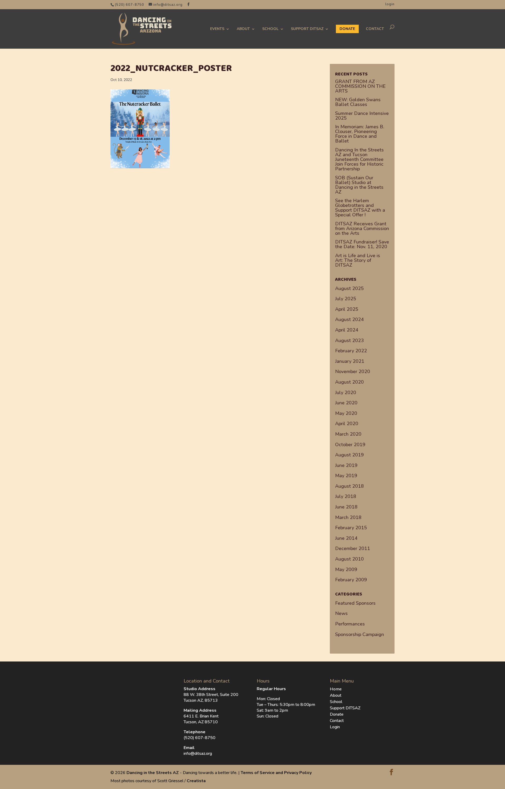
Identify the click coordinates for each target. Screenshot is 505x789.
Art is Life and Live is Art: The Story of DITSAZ (357, 260)
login (390, 4)
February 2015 (351, 527)
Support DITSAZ (307, 29)
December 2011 (352, 548)
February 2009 (351, 579)
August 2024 (349, 319)
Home (336, 689)
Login (335, 727)
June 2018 (346, 507)
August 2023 (349, 340)
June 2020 (346, 402)
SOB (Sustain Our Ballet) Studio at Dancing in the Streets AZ (359, 184)
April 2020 (346, 423)
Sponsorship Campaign (359, 634)
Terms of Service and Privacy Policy (276, 773)
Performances (350, 624)
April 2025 (346, 309)
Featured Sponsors (355, 603)
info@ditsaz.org (198, 753)
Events (217, 29)
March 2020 (348, 434)
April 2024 (346, 330)
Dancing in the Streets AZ (153, 773)
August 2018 (349, 486)
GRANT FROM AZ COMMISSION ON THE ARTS (360, 86)
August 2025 (349, 288)
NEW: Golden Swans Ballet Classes (358, 102)
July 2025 (345, 298)
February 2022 (351, 350)
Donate (337, 714)
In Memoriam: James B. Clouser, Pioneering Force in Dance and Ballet (359, 133)
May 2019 (346, 475)
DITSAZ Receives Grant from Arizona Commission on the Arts (362, 228)
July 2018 (345, 496)
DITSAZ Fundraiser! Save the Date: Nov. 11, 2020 (362, 244)
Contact (375, 29)
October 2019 (350, 444)
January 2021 (349, 361)
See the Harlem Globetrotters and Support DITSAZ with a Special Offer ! (360, 207)
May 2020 (346, 413)
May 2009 (346, 569)
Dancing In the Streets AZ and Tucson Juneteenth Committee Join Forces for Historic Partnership (359, 159)
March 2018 (348, 517)
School (270, 29)
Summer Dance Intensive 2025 (362, 115)
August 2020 (349, 382)
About (243, 29)
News (341, 613)
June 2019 (346, 465)
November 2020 (352, 371)
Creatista (196, 781)
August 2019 (349, 454)
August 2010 (349, 559)
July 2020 (345, 392)
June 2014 (346, 538)
